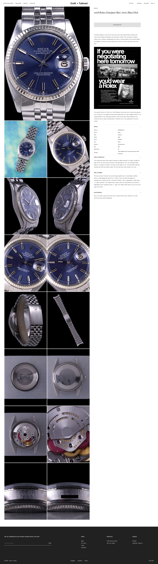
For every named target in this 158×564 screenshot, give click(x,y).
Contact (134, 541)
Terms (10, 560)
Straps (25, 3)
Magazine (18, 3)
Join (50, 543)
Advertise (83, 547)
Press (82, 545)
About (82, 536)
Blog (82, 541)
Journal (139, 3)
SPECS (96, 126)
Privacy (15, 560)
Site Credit (151, 560)
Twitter (86, 560)
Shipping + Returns (137, 543)
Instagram (72, 560)
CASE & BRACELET (99, 157)
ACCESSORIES (98, 192)
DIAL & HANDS (98, 172)
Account (146, 3)
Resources (109, 536)
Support (134, 536)
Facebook (80, 560)
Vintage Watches (8, 3)
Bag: (153, 3)
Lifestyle (32, 3)
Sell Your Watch (111, 543)
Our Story (83, 543)
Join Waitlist (117, 24)
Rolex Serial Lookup (112, 541)
